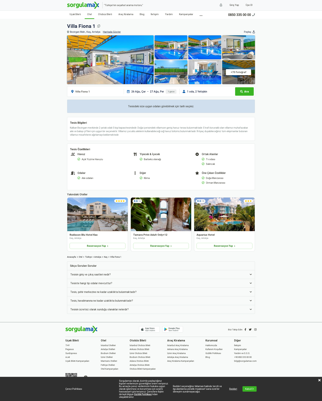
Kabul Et (249, 389)
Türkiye (88, 257)
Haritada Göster (112, 31)
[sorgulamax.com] (83, 5)
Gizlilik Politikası (143, 394)
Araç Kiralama (125, 14)
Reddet (233, 389)
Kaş (106, 257)
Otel (89, 14)
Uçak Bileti (75, 14)
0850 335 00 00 (239, 15)
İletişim (155, 14)
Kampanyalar (186, 14)
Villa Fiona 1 (115, 257)
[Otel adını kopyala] (99, 26)
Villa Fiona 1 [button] (81, 26)
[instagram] (255, 329)
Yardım (169, 14)
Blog (142, 14)
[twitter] (250, 329)
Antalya (97, 257)
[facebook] (245, 329)
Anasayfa (71, 257)
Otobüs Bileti (105, 14)
